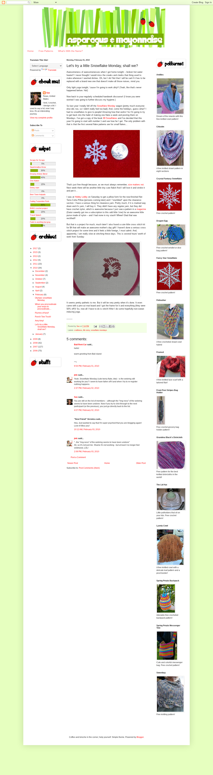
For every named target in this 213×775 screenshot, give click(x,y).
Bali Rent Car (80, 344)
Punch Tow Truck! (43, 317)
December (40, 271)
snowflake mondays (99, 330)
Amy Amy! (39, 320)
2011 (35, 264)
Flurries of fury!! (42, 313)
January (39, 334)
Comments (39, 136)
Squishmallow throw (38, 167)
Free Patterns (46, 51)
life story (86, 330)
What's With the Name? (70, 51)
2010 (35, 268)
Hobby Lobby (81, 197)
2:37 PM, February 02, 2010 (86, 388)
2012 (35, 260)
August (38, 287)
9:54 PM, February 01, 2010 (86, 366)
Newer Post (72, 463)
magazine (141, 209)
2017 (35, 248)
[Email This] (100, 326)
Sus (76, 397)
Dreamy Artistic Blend (38, 174)
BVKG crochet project (39, 208)
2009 (35, 339)
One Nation (34, 181)
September (40, 283)
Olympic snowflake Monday (43, 299)
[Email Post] (95, 326)
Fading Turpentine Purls (39, 201)
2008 (35, 343)
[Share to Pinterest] (113, 326)
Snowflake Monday (106, 106)
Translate (52, 70)
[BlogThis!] (104, 326)
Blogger (140, 737)
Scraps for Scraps (37, 160)
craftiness (78, 330)
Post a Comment (78, 457)
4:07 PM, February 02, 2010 (86, 410)
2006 (35, 351)
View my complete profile (41, 118)
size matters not (136, 184)
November (40, 275)
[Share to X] (107, 326)
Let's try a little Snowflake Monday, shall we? (45, 326)
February (39, 294)
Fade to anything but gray (40, 222)
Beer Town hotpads (38, 194)
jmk (76, 375)
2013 (35, 256)
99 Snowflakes (110, 118)
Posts (36, 130)
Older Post (141, 463)
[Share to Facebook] (110, 326)
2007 (35, 347)
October (39, 279)
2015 (35, 252)
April (37, 290)
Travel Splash (35, 215)
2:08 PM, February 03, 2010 (86, 451)
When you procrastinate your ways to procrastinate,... (45, 306)
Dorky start (34, 188)
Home (30, 51)
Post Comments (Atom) (89, 468)
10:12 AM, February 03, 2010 (87, 429)
